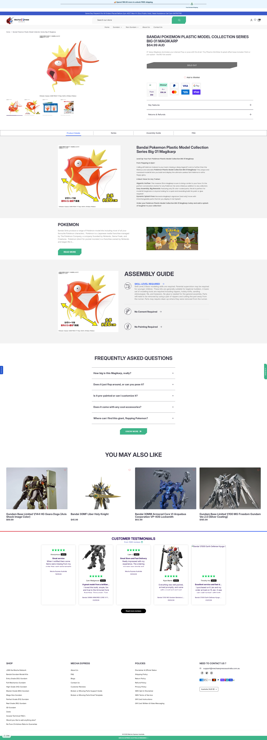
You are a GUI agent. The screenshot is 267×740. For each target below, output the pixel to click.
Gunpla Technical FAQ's (15, 716)
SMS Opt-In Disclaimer (144, 691)
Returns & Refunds (156, 114)
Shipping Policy (141, 674)
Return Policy (140, 678)
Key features (154, 105)
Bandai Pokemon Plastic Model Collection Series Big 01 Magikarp (34, 32)
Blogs (73, 678)
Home (107, 27)
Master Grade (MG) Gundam (17, 691)
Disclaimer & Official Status (146, 670)
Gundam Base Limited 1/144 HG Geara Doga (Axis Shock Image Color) (36, 515)
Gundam (116, 27)
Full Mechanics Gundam (16, 683)
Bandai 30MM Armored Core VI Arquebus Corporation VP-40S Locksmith (160, 515)
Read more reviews (133, 611)
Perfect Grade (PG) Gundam (17, 699)
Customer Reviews (78, 687)
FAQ (72, 674)
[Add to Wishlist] (65, 469)
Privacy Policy (140, 687)
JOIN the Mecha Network (16, 670)
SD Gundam (11, 707)
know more (132, 431)
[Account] (251, 20)
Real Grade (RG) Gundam (16, 703)
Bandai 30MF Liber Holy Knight (90, 514)
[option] (70, 66)
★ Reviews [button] (265, 371)
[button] (133, 738)
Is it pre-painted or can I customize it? (115, 395)
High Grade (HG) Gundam (16, 687)
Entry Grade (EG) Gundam (16, 678)
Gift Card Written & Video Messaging (149, 703)
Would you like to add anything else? (21, 720)
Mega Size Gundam (14, 695)
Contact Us (158, 27)
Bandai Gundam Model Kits (17, 674)
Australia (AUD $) (208, 689)
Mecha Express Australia (136, 734)
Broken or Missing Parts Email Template (87, 695)
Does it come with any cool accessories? (117, 406)
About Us (146, 27)
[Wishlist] (255, 20)
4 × (163, 90)
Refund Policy (140, 683)
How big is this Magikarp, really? (112, 373)
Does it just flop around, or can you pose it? (118, 384)
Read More (70, 252)
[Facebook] (202, 673)
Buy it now (191, 73)
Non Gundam (131, 27)
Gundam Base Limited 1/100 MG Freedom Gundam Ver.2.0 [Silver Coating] (230, 515)
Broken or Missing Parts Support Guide (86, 691)
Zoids (8, 712)
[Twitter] (206, 673)
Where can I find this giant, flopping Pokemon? (120, 418)
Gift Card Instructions (143, 699)
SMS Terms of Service (144, 695)
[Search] (179, 20)
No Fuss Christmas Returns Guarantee (21, 724)
